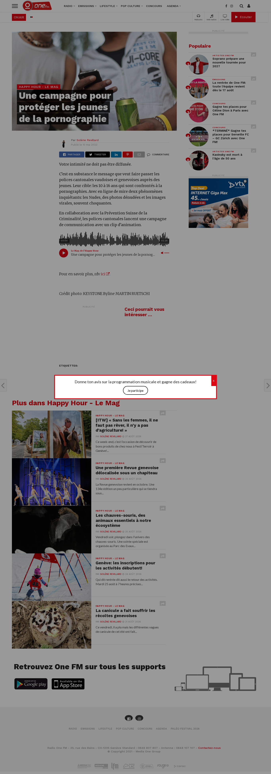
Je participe (135, 390)
